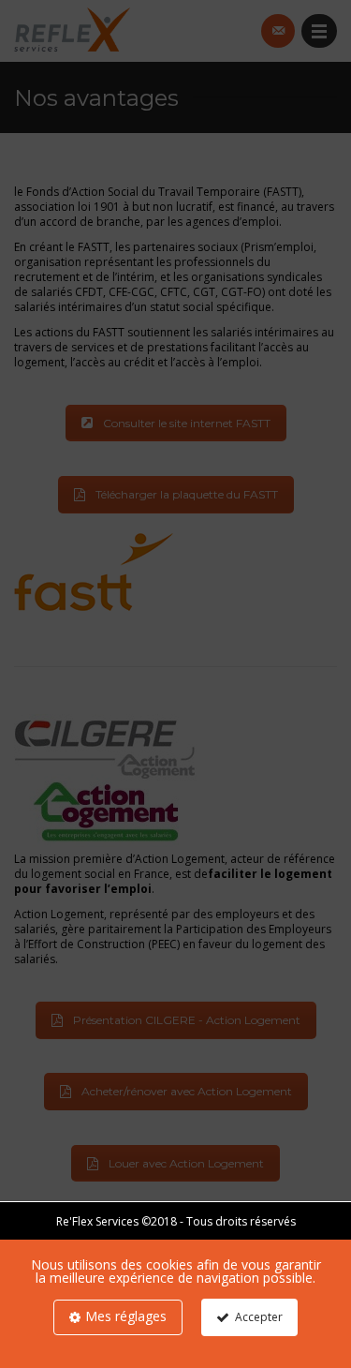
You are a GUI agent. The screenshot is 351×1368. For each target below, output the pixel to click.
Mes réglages (126, 1316)
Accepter (259, 1317)
